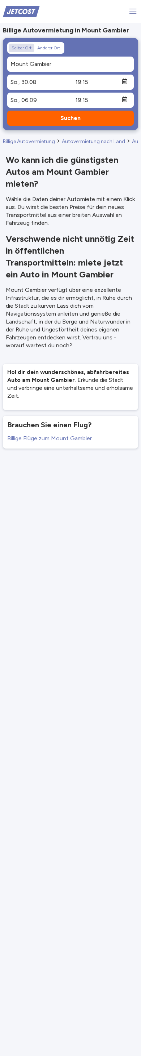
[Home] (21, 11)
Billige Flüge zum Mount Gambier (49, 438)
